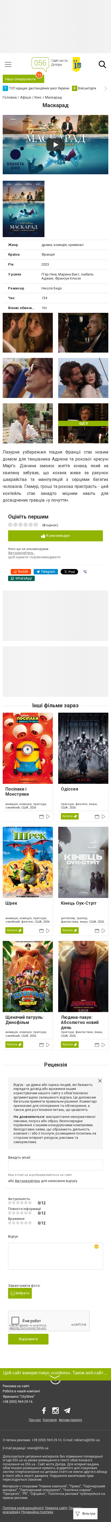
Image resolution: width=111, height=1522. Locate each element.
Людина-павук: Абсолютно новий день (80, 1022)
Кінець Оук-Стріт (79, 903)
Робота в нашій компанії (21, 1391)
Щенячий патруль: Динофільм (24, 1020)
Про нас (35, 1420)
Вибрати (22, 1293)
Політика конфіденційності (23, 1508)
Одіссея (69, 789)
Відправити (28, 1339)
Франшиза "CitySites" (19, 1396)
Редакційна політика (37, 1512)
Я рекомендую (57, 536)
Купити (68, 816)
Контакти (50, 1420)
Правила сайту (56, 1508)
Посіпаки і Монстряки (17, 792)
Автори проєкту (70, 1420)
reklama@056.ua (87, 1440)
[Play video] (55, 144)
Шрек (11, 903)
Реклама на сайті (16, 1386)
